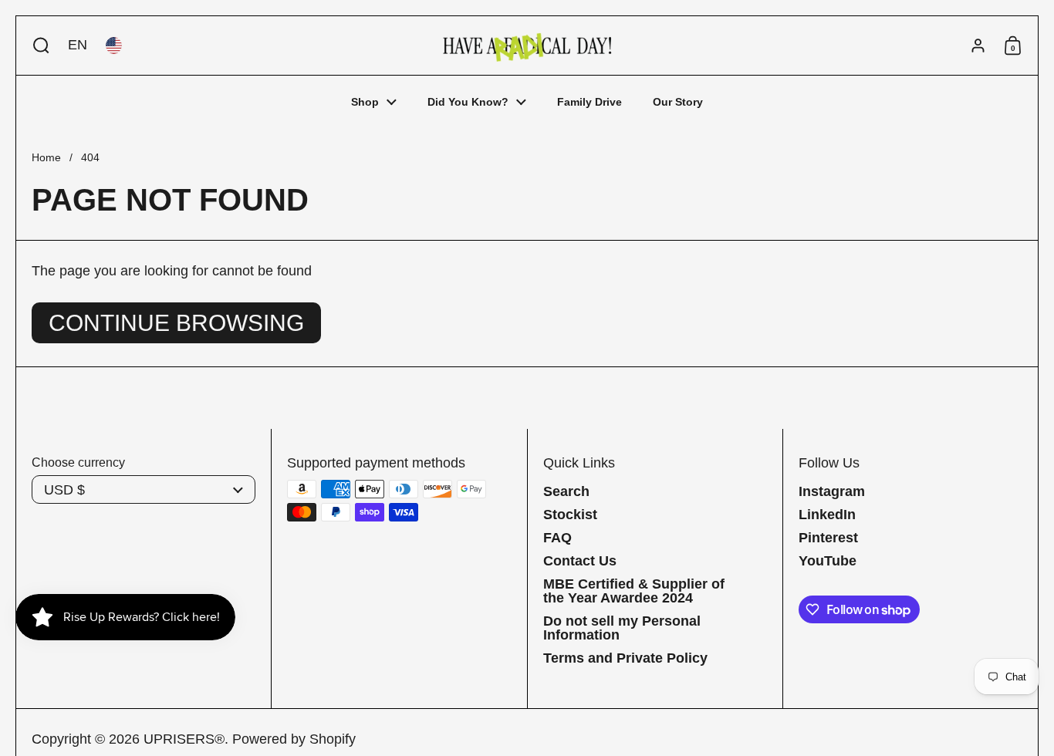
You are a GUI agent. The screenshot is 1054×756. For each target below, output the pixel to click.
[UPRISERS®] (527, 45)
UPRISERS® (184, 739)
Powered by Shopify (294, 739)
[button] (37, 45)
